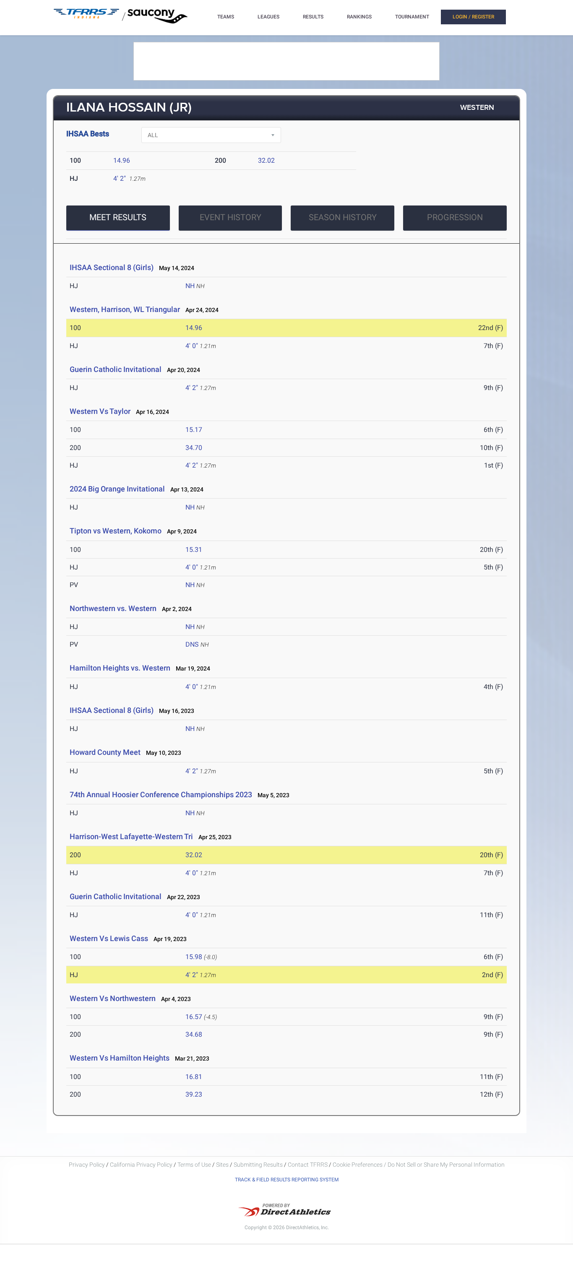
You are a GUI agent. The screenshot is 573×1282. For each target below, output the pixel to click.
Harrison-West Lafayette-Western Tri (131, 836)
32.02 (266, 160)
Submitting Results (258, 1164)
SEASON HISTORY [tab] (343, 217)
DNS (192, 644)
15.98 (193, 957)
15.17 (193, 430)
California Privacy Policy (141, 1164)
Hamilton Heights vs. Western (120, 667)
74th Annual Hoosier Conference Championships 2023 (161, 794)
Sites (222, 1164)
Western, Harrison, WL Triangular (125, 309)
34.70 (193, 448)
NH (190, 286)
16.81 (193, 1077)
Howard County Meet (105, 752)
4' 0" (191, 346)
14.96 (121, 160)
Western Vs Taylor (100, 411)
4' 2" (119, 178)
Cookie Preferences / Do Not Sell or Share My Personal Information (419, 1164)
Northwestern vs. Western (113, 608)
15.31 (193, 550)
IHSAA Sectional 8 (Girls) (112, 267)
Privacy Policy (87, 1164)
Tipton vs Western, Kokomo (115, 530)
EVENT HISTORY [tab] (230, 217)
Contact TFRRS (308, 1164)
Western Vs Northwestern (113, 998)
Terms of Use (194, 1164)
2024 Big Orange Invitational (117, 488)
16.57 (193, 1017)
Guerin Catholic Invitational (115, 369)
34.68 (193, 1034)
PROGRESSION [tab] (455, 217)
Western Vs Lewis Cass (109, 938)
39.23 (193, 1094)
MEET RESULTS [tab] (117, 217)
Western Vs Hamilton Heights (119, 1057)
